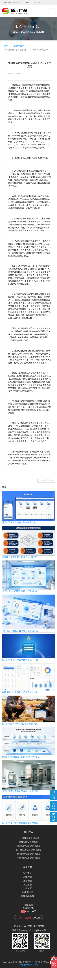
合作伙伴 (31, 930)
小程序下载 (38, 926)
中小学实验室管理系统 (28, 838)
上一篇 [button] (42, 480)
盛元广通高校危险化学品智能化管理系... (20, 791)
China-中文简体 (23, 918)
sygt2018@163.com (14, 2)
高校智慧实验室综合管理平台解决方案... (20, 631)
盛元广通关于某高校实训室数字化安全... (20, 522)
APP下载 (28, 926)
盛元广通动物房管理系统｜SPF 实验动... (20, 757)
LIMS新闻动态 (17, 46)
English (37, 918)
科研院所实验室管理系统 (28, 846)
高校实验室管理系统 (28, 842)
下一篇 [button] (51, 480)
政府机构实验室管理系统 (28, 854)
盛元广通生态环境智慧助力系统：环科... (20, 660)
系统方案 (16, 930)
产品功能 (18, 926)
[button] (28, 917)
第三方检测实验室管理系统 (28, 850)
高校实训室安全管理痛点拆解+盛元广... (20, 557)
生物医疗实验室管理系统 (28, 858)
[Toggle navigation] (52, 11)
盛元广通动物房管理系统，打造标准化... (20, 591)
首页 (6, 46)
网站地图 (41, 930)
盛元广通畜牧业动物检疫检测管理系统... (20, 823)
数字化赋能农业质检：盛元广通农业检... (20, 692)
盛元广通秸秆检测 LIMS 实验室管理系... (20, 724)
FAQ (24, 930)
